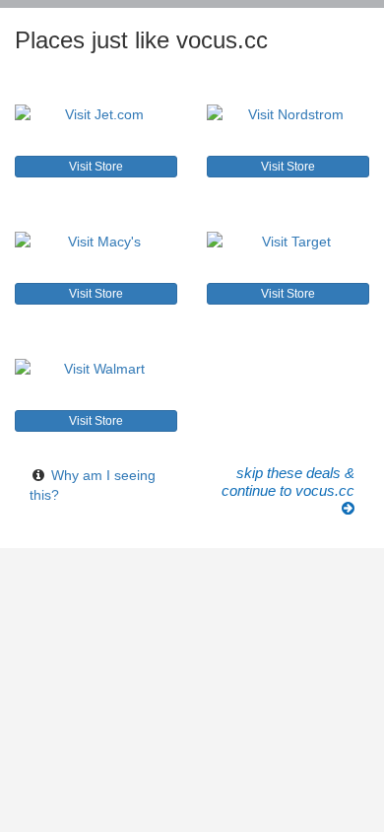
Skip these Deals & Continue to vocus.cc (288, 482)
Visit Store (96, 166)
